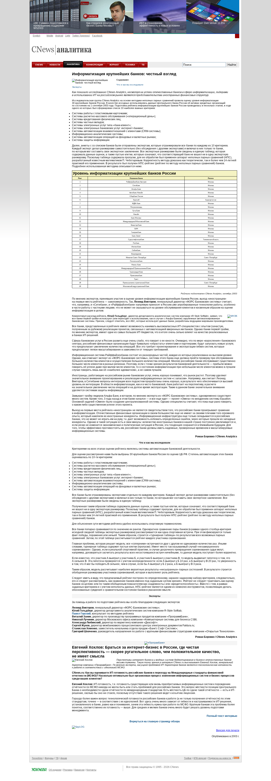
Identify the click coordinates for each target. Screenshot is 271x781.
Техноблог (37, 758)
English (36, 35)
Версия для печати (227, 730)
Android (59, 35)
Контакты (91, 769)
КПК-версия (200, 758)
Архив (63, 758)
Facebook (97, 35)
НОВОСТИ (55, 65)
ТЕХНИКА (130, 65)
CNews (174, 767)
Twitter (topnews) (81, 35)
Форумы (49, 758)
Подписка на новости (220, 758)
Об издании (55, 769)
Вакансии (79, 769)
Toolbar (188, 758)
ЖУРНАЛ (114, 65)
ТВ (143, 65)
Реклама (67, 769)
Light (67, 35)
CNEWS (39, 65)
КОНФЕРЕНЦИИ (94, 65)
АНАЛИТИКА (73, 64)
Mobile (50, 35)
